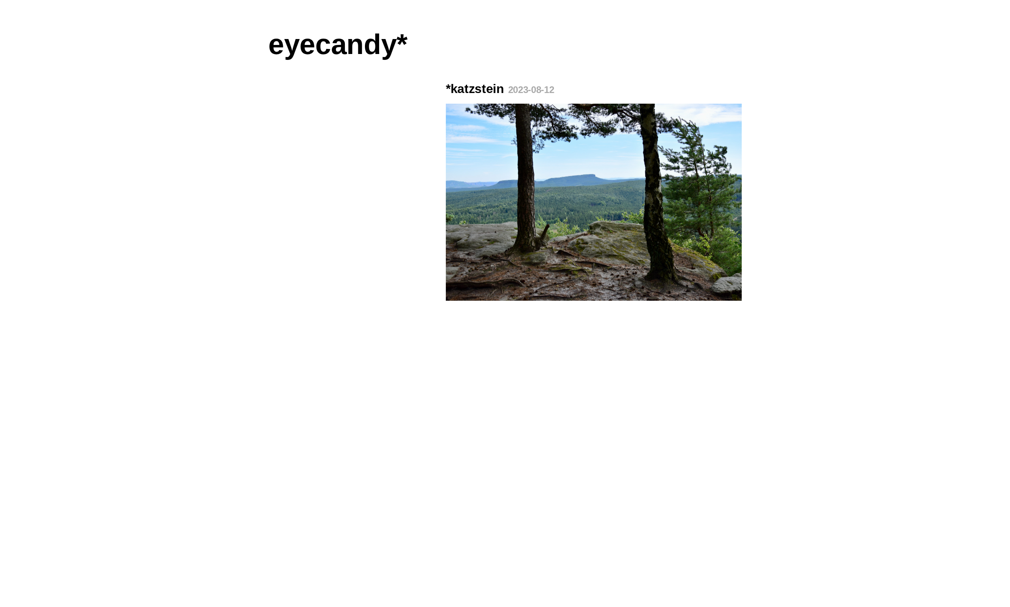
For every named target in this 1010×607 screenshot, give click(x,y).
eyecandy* (338, 44)
